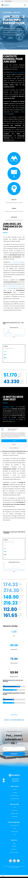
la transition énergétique (18, 262)
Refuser (14, 444)
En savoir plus (16, 437)
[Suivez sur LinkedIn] (10, 860)
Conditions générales (15, 867)
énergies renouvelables (19, 72)
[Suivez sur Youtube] (18, 860)
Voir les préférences (14, 448)
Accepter (14, 440)
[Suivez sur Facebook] (14, 860)
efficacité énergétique (9, 419)
